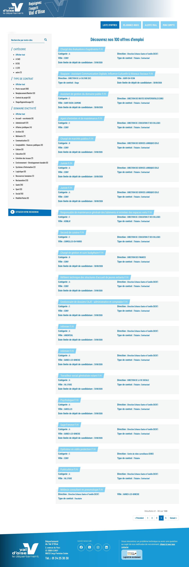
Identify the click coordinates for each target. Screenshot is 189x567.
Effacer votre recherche (27, 211)
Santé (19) (19, 185)
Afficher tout (20, 54)
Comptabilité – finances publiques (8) (29, 145)
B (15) (18, 63)
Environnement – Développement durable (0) (32, 162)
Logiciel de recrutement (132, 557)
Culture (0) (19, 149)
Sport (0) (19, 189)
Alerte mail (151, 25)
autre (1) (19, 72)
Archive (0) (20, 131)
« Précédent (139, 518)
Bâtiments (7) (20, 136)
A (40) (18, 59)
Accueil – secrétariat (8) (24, 118)
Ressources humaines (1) (25, 176)
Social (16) (19, 193)
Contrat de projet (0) (23, 97)
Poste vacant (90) (22, 88)
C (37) (18, 68)
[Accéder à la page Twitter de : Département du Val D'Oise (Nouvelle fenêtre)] (89, 547)
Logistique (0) (21, 171)
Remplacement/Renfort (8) (25, 93)
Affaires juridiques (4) (24, 127)
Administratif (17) (22, 123)
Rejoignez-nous (131, 25)
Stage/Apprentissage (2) (25, 102)
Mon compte (169, 25)
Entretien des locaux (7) (24, 158)
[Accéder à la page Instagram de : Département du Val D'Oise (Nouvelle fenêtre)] (98, 547)
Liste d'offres (110, 25)
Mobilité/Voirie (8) (22, 198)
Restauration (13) (22, 180)
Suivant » (173, 518)
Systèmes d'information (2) (25, 167)
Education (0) (20, 154)
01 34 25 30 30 (60, 558)
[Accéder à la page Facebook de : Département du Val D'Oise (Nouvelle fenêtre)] (81, 547)
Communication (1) (22, 140)
